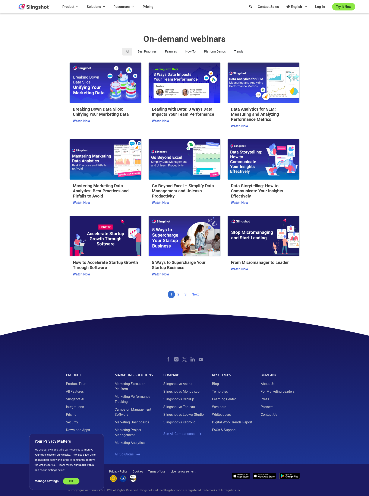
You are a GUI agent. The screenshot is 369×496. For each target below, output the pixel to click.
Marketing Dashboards (132, 422)
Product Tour (75, 384)
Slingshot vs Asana (177, 384)
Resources (121, 7)
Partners (267, 407)
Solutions (94, 7)
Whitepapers (221, 415)
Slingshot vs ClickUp (178, 399)
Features (171, 51)
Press (265, 399)
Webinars (219, 407)
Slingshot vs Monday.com (182, 391)
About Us (267, 384)
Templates (220, 391)
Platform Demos (215, 51)
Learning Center (224, 399)
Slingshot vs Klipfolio (179, 422)
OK (71, 481)
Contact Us (269, 415)
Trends (238, 51)
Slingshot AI (75, 399)
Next (195, 294)
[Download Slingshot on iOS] (241, 476)
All (127, 51)
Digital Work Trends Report (232, 422)
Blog (215, 384)
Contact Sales (268, 7)
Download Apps (78, 430)
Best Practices (147, 51)
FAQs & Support (224, 430)
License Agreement (183, 471)
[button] (250, 6)
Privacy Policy (118, 471)
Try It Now (343, 7)
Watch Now (81, 121)
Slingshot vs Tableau (179, 407)
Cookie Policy (86, 465)
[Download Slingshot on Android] (289, 476)
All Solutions (124, 454)
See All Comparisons (179, 434)
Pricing (148, 7)
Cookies (138, 471)
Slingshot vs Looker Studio (183, 415)
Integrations (75, 407)
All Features (75, 391)
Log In (320, 7)
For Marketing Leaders (277, 391)
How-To (190, 51)
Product (68, 7)
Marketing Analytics (130, 443)
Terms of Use (156, 471)
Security (72, 422)
